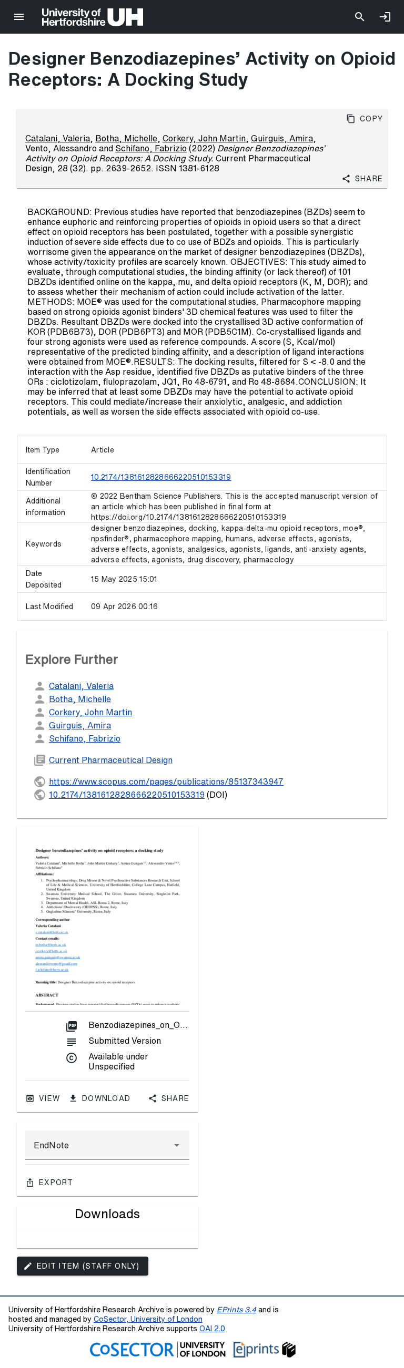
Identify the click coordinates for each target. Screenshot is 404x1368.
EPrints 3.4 (236, 1309)
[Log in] (385, 16)
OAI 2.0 (212, 1328)
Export (56, 1182)
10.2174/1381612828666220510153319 (161, 477)
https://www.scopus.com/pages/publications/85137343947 (166, 781)
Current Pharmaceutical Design (111, 760)
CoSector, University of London (148, 1319)
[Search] (359, 16)
